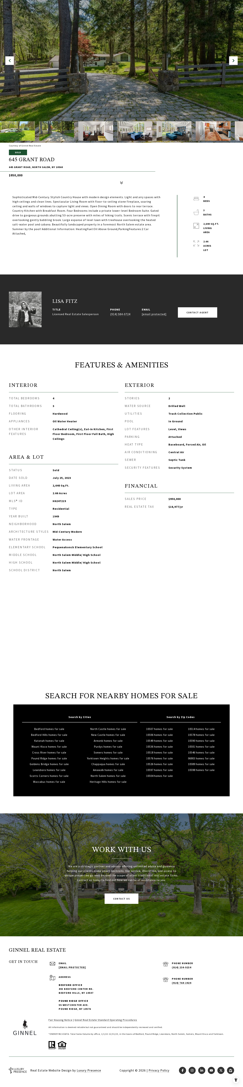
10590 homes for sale (201, 740)
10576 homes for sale (159, 758)
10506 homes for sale (159, 735)
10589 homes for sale (201, 764)
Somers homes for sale (108, 752)
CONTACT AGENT (197, 312)
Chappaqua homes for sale (108, 764)
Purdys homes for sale (108, 746)
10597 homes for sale (159, 770)
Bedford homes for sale (49, 729)
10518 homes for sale (159, 752)
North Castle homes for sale (108, 729)
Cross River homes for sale (49, 752)
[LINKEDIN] (201, 1070)
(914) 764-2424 (181, 982)
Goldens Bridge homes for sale (49, 764)
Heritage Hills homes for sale (108, 781)
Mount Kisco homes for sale (49, 746)
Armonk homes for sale (108, 740)
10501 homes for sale (201, 746)
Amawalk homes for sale (108, 770)
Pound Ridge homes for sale (49, 758)
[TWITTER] (220, 1070)
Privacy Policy (159, 1070)
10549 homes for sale (159, 740)
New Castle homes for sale (108, 735)
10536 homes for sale (159, 746)
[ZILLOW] (230, 1070)
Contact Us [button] (121, 898)
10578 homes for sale (201, 735)
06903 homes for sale (201, 758)
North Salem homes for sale (108, 776)
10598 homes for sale (201, 770)
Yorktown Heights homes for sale (108, 758)
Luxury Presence (89, 1070)
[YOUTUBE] (211, 1070)
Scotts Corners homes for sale (49, 776)
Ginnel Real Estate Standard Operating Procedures (106, 1020)
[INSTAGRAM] (192, 1070)
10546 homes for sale (201, 752)
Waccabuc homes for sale (49, 781)
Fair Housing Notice (60, 1020)
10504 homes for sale (159, 776)
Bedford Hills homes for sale (49, 735)
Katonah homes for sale (49, 740)
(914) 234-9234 (181, 967)
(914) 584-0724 (120, 314)
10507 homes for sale (159, 729)
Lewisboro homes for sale (49, 770)
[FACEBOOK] (182, 1070)
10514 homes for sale (201, 729)
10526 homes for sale (159, 764)
